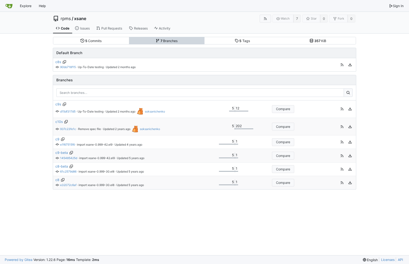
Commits (93, 41)
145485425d (68, 158)
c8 (57, 180)
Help (42, 6)
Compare (283, 109)
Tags (244, 41)
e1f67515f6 (67, 144)
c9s (58, 104)
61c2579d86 (68, 171)
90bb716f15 (68, 67)
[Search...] (348, 92)
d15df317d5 (68, 111)
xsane (80, 18)
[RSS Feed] (265, 18)
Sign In (398, 6)
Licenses (388, 260)
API (400, 260)
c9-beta (61, 153)
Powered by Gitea (18, 260)
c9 (57, 139)
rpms (66, 18)
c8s (58, 62)
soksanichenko (155, 111)
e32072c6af (68, 185)
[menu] (350, 64)
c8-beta (61, 166)
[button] (342, 64)
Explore (25, 6)
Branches (169, 41)
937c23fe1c (68, 129)
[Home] (9, 6)
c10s (59, 122)
